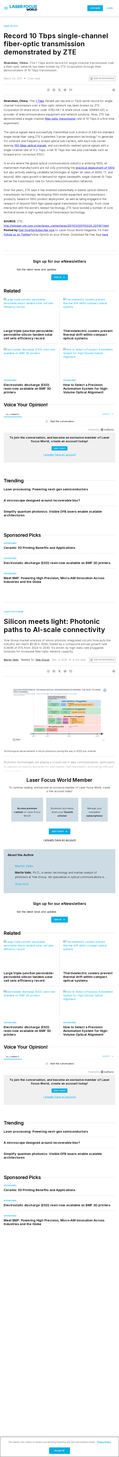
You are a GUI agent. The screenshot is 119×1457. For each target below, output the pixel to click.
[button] (6, 8)
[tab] (13, 414)
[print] (113, 89)
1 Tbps (39, 101)
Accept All (59, 1450)
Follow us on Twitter (17, 234)
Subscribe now (44, 230)
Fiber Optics (11, 26)
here (105, 234)
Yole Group (42, 659)
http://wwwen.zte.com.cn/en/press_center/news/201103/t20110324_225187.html (56, 225)
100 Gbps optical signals (30, 145)
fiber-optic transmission (60, 118)
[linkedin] (53, 89)
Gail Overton (27, 230)
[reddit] (65, 89)
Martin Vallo (11, 659)
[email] (70, 89)
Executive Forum (13, 612)
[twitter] (59, 89)
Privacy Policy (104, 1442)
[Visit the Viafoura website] (107, 429)
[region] (59, 422)
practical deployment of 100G (95, 167)
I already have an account (59, 454)
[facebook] (48, 89)
